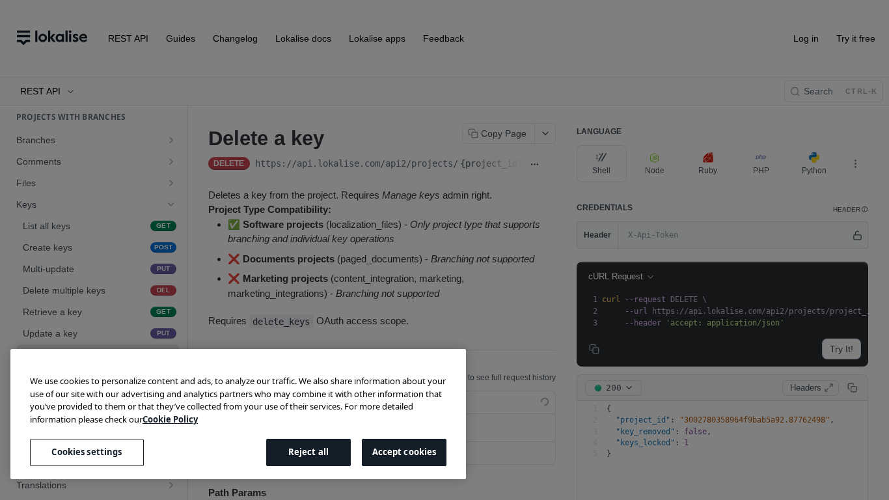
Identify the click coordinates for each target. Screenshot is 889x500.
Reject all (308, 452)
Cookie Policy (170, 419)
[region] (238, 414)
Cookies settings (86, 452)
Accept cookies (404, 452)
